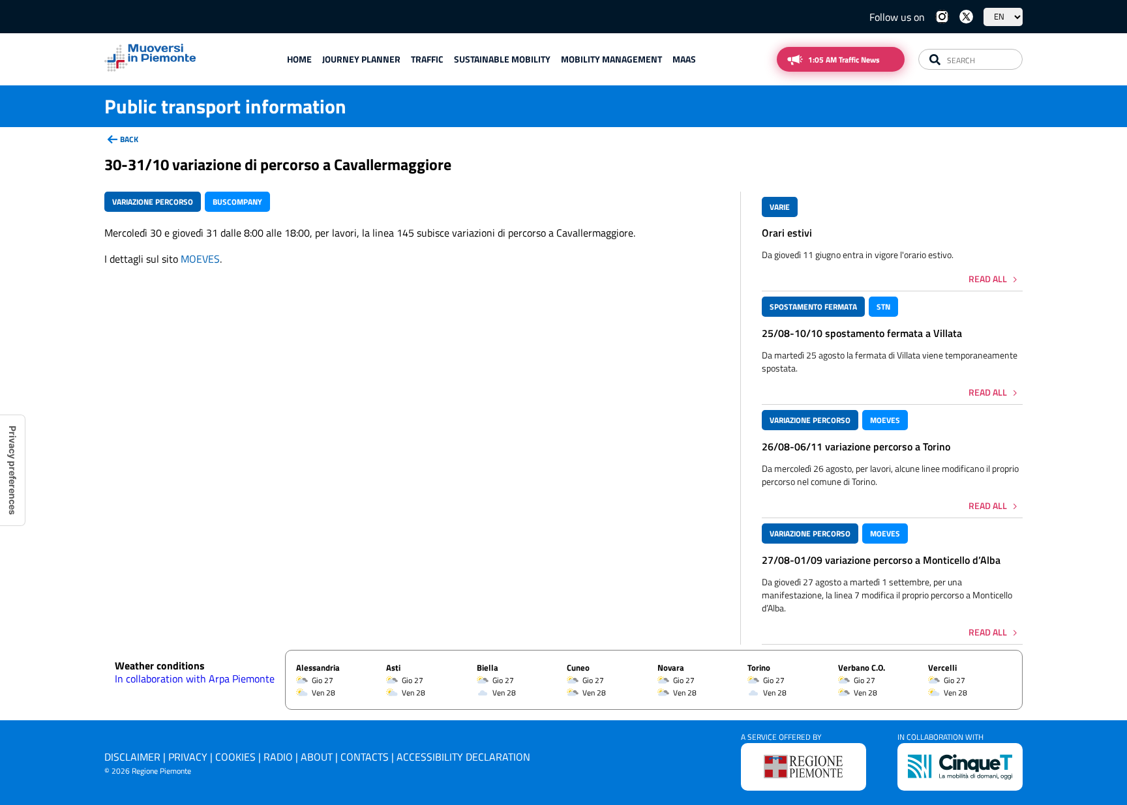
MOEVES (200, 259)
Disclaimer (132, 757)
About (317, 757)
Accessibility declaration (463, 757)
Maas (684, 59)
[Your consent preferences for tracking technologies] (12, 470)
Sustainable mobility (502, 59)
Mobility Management (611, 59)
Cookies (235, 757)
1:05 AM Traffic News (844, 59)
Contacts (364, 757)
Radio (278, 757)
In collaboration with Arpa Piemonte (195, 678)
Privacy (187, 757)
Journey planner (361, 59)
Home (299, 59)
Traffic (427, 59)
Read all (988, 278)
